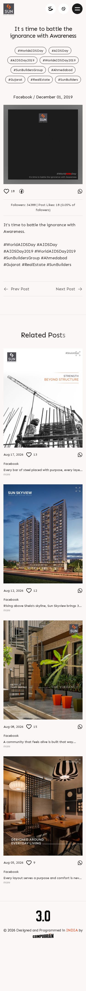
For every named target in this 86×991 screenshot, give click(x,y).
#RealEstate (40, 80)
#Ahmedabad (61, 70)
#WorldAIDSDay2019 (59, 60)
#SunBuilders (68, 80)
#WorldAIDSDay (30, 51)
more (6, 474)
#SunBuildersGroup (28, 70)
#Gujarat (15, 80)
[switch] (63, 8)
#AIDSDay (60, 51)
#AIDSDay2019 (22, 60)
